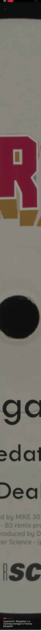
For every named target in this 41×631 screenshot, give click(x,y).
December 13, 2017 (10, 618)
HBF (5, 1)
